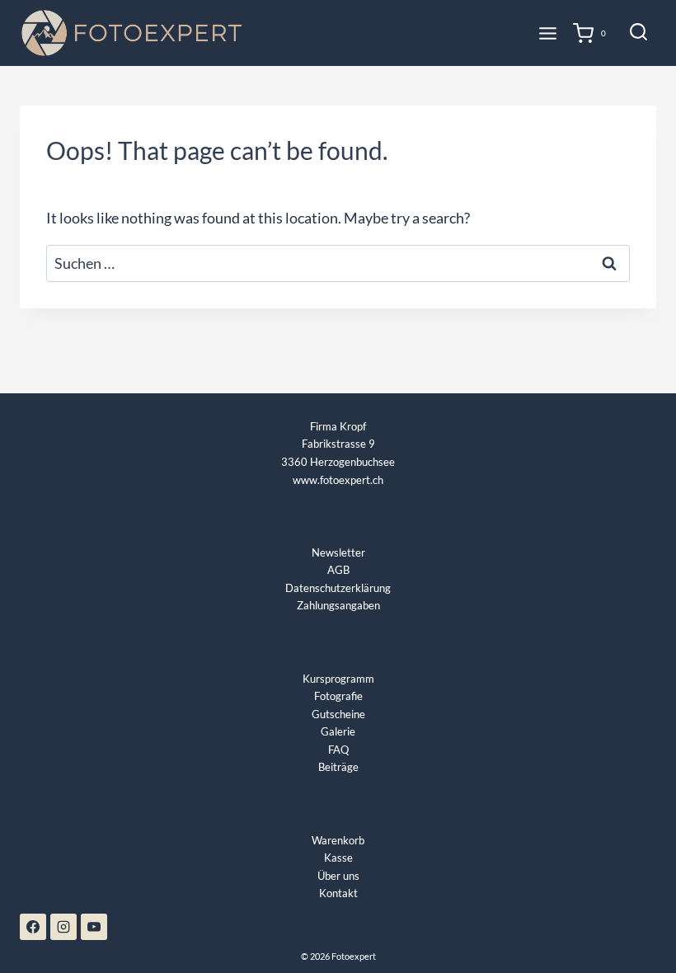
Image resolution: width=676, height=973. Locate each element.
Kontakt (338, 893)
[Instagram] (63, 927)
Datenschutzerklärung (338, 588)
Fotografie (338, 696)
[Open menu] (548, 33)
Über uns (338, 875)
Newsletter (338, 552)
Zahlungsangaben (338, 605)
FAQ (338, 749)
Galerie (338, 731)
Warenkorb (338, 840)
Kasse (338, 857)
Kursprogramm (338, 678)
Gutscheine (338, 714)
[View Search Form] (638, 33)
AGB (338, 569)
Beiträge (338, 766)
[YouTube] (94, 927)
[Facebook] (33, 927)
